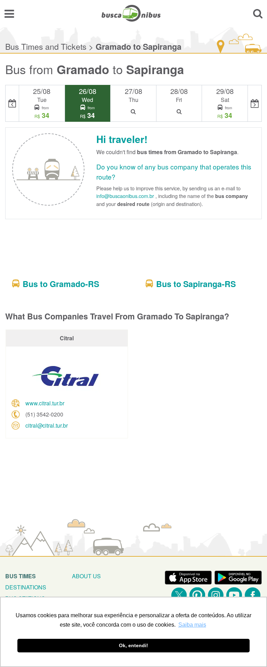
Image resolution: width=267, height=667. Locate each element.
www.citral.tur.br (44, 403)
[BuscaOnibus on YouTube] (234, 595)
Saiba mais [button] (192, 625)
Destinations (25, 587)
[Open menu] (9, 13)
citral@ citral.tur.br (46, 425)
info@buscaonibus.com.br (125, 195)
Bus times (20, 576)
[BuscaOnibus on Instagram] (216, 595)
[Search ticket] (258, 13)
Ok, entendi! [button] (133, 645)
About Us (86, 576)
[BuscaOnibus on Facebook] (252, 595)
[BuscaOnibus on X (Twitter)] (179, 595)
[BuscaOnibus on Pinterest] (197, 595)
